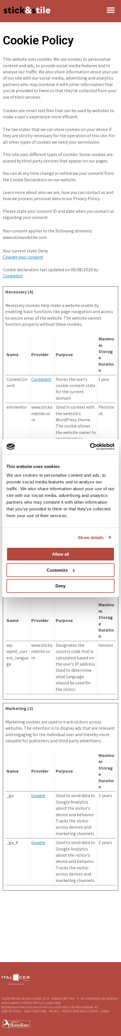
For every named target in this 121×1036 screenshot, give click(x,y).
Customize (57, 570)
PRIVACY (54, 1011)
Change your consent (23, 257)
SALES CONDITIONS (35, 1011)
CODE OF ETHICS (11, 1011)
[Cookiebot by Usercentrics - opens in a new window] (90, 446)
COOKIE (105, 1011)
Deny (60, 585)
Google (38, 796)
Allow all (60, 554)
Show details (91, 537)
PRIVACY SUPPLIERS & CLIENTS (80, 1011)
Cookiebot (13, 276)
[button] (111, 10)
